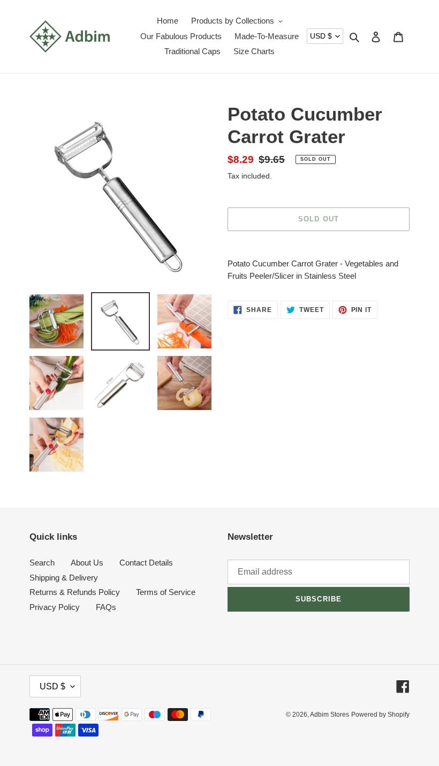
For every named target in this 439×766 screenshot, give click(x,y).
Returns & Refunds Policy (74, 592)
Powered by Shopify (380, 714)
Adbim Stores (329, 714)
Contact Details (146, 562)
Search (42, 562)
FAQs (106, 607)
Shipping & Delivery (63, 577)
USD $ (321, 36)
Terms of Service (165, 592)
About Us (87, 562)
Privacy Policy (54, 607)
